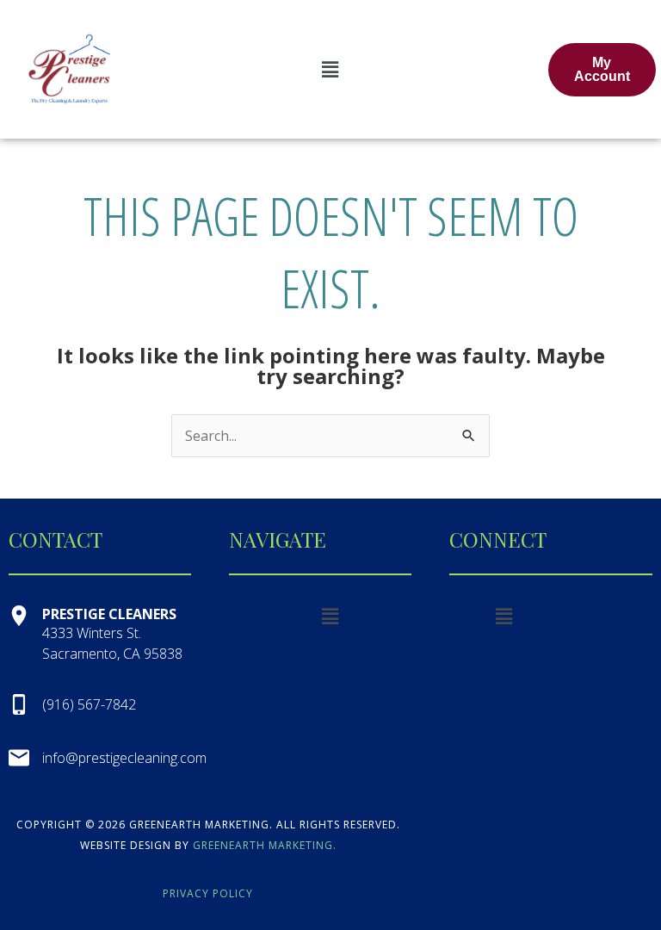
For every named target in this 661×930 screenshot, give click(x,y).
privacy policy (208, 893)
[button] (330, 69)
